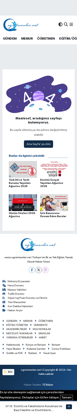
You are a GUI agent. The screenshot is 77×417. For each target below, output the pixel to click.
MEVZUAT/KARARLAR (19, 333)
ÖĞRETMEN (46, 38)
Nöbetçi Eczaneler (19, 281)
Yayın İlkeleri (13, 348)
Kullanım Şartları (36, 348)
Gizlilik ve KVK (14, 353)
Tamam (66, 397)
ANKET (43, 337)
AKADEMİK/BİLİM (16, 329)
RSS (10, 372)
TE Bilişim (47, 384)
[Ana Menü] (71, 24)
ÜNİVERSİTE (40, 325)
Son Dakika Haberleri (20, 306)
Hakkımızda (13, 344)
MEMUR (27, 38)
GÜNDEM (10, 38)
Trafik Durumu (16, 293)
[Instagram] (45, 270)
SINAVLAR (44, 333)
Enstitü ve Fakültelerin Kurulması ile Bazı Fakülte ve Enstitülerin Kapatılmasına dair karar (38, 410)
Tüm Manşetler (17, 302)
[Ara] (66, 24)
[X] (39, 270)
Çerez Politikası (61, 348)
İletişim (56, 344)
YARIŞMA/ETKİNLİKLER (19, 337)
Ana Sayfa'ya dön (39, 144)
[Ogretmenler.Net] (21, 24)
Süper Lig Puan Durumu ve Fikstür (27, 298)
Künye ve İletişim (36, 344)
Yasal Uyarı (49, 353)
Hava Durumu (16, 285)
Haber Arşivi (15, 310)
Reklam (32, 353)
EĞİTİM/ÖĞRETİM (17, 325)
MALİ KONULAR (42, 329)
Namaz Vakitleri (17, 289)
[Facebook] (32, 270)
